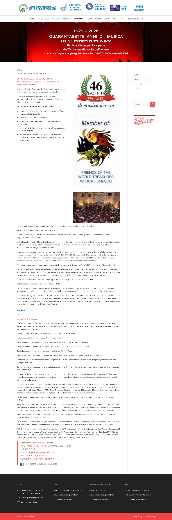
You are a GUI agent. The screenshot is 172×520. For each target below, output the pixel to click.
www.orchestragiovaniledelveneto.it (38, 458)
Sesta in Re (139, 84)
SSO (136, 88)
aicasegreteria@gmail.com (32, 498)
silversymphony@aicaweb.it (140, 495)
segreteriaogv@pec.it (35, 455)
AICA (136, 70)
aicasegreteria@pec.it (29, 502)
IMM (136, 75)
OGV (136, 79)
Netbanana (30, 517)
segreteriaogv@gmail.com (41, 452)
